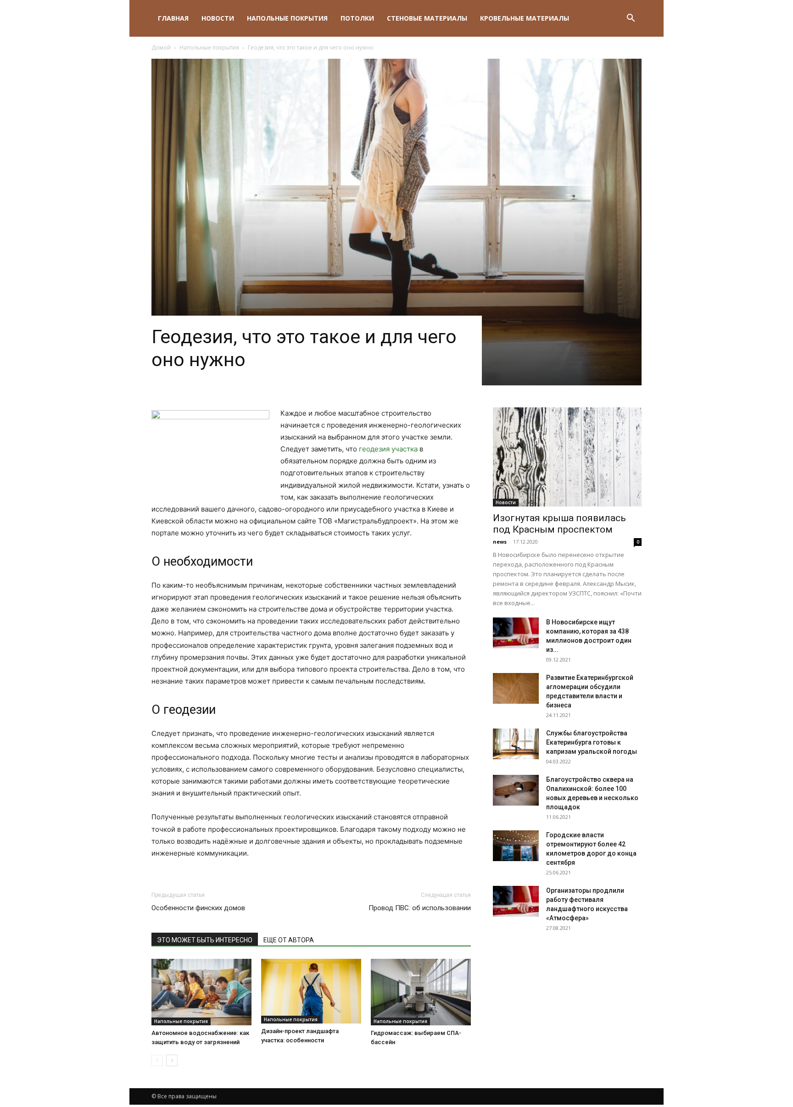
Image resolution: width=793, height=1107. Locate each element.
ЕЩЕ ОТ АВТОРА (288, 940)
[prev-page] (157, 1060)
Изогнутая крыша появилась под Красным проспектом (559, 523)
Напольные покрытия (287, 18)
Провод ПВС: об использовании (420, 908)
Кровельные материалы (524, 18)
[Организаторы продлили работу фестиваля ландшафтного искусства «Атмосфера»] (516, 901)
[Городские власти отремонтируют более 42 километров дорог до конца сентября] (516, 845)
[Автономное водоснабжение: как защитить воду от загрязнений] (201, 992)
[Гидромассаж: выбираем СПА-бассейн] (421, 992)
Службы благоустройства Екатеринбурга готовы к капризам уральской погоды (591, 742)
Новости (217, 18)
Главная (173, 18)
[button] (631, 19)
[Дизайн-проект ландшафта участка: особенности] (311, 991)
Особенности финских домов (198, 908)
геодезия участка (388, 449)
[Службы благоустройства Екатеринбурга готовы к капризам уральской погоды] (516, 744)
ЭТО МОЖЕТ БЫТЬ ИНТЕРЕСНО (204, 940)
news (500, 541)
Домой (161, 47)
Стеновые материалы (427, 18)
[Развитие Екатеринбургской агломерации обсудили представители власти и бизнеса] (516, 688)
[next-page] (172, 1060)
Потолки (357, 18)
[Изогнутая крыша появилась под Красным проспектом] (567, 456)
